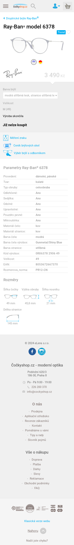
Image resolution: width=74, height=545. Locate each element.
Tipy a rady (37, 435)
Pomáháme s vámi (37, 430)
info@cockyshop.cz (39, 391)
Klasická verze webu (37, 521)
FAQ (36, 488)
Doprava (37, 459)
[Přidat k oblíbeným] (69, 32)
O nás (37, 404)
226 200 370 (39, 387)
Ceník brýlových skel (26, 145)
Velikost (8, 103)
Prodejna (37, 411)
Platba (37, 464)
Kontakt (37, 425)
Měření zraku (18, 138)
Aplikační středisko (37, 416)
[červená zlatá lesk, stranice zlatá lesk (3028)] (40, 62)
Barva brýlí (9, 89)
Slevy (37, 474)
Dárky (36, 469)
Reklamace (37, 478)
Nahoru (33, 531)
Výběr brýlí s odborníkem (29, 153)
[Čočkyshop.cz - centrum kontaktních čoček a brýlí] (20, 6)
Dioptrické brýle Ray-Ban (22, 18)
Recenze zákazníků (37, 421)
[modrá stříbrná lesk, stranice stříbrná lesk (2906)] (33, 62)
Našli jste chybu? (37, 540)
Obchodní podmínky (36, 483)
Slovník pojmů (37, 440)
